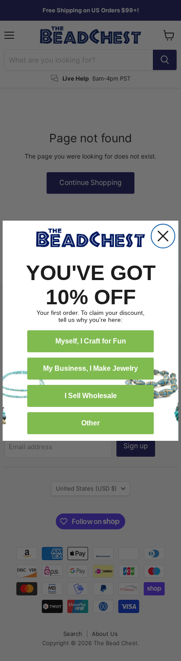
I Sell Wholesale (91, 395)
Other (90, 423)
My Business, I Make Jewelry (90, 368)
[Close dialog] (163, 236)
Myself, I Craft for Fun (90, 341)
